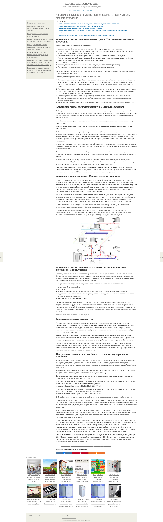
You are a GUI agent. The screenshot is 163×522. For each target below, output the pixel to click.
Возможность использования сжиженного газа (77, 33)
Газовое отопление (65, 446)
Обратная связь (100, 515)
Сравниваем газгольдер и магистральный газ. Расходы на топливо (38, 28)
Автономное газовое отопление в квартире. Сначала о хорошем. (82, 26)
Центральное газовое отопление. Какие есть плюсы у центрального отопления (87, 35)
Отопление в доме (98, 446)
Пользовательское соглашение (74, 515)
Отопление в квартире (76, 446)
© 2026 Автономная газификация (35, 515)
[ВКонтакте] (64, 453)
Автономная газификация (81, 3)
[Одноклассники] (96, 453)
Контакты (64, 515)
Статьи (89, 10)
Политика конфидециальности (69, 518)
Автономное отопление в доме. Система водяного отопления (81, 28)
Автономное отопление (87, 446)
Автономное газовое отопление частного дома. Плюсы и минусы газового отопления (89, 24)
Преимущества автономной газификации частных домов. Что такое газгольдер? (39, 47)
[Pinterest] (80, 453)
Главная (72, 10)
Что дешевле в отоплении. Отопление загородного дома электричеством (37, 55)
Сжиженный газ (107, 446)
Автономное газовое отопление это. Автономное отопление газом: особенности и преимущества (93, 30)
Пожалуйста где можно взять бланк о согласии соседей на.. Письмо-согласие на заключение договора (39, 63)
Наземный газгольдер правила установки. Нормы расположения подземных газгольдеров (39, 70)
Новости (80, 10)
